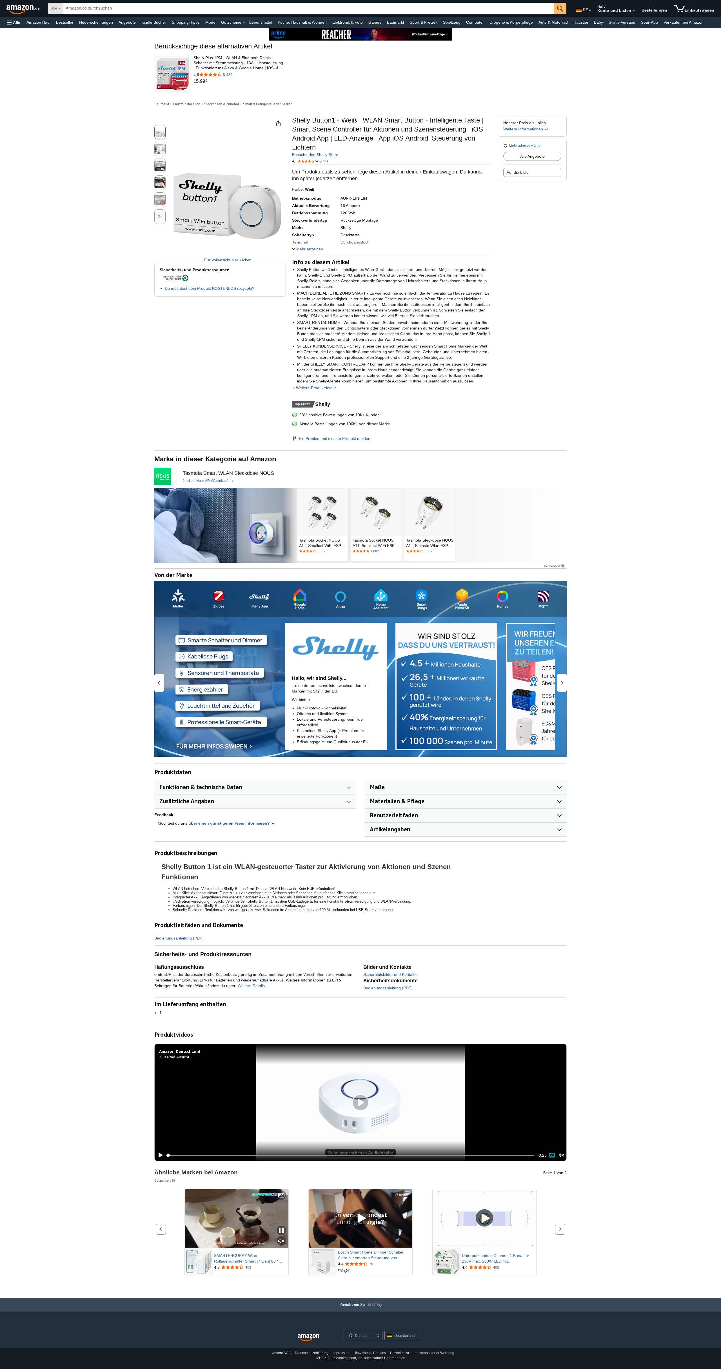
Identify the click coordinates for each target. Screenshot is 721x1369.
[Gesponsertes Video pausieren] (281, 1231)
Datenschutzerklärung (312, 1353)
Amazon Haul (38, 22)
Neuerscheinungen (96, 22)
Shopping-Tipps (186, 22)
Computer (475, 22)
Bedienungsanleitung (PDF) (179, 938)
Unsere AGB (281, 1353)
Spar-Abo (649, 22)
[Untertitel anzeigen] (281, 1195)
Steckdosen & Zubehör (221, 104)
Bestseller (65, 22)
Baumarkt (395, 22)
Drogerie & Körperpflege (511, 22)
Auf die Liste (518, 172)
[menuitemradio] (552, 1155)
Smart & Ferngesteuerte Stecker (267, 104)
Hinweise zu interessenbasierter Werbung (422, 1353)
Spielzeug (451, 22)
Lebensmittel (260, 22)
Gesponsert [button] (552, 566)
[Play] (159, 1155)
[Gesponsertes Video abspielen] (360, 1218)
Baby (598, 22)
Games (374, 22)
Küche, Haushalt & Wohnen (302, 22)
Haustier (580, 22)
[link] (239, 81)
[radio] (160, 132)
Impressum (341, 1353)
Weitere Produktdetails (316, 388)
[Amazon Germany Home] (308, 1338)
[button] (13, 22)
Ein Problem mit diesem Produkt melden (334, 438)
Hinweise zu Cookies (369, 1353)
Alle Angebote (532, 156)
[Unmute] (561, 1155)
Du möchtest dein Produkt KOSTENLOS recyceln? (209, 288)
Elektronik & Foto (347, 22)
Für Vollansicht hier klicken (228, 260)
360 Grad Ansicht (174, 1056)
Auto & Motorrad (553, 22)
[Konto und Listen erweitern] (634, 11)
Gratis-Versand (622, 22)
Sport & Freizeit (423, 22)
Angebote (127, 22)
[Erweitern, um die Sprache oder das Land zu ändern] (590, 10)
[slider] (350, 1155)
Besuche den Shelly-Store (315, 154)
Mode (210, 22)
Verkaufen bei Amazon (684, 22)
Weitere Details (252, 985)
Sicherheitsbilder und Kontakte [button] (390, 974)
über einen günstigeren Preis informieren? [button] (229, 823)
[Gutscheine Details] (244, 22)
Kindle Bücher (153, 22)
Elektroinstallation (186, 104)
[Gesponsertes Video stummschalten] (281, 1241)
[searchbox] (308, 8)
